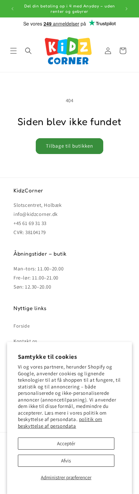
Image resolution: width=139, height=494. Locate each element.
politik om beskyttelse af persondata (60, 422)
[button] (13, 50)
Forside (21, 326)
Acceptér (66, 443)
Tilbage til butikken (69, 146)
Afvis (66, 460)
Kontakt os (25, 341)
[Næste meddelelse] (126, 8)
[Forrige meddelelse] (12, 8)
